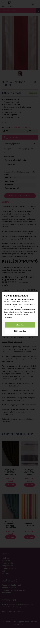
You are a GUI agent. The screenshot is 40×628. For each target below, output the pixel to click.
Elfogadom (20, 325)
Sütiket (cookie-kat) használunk (15, 299)
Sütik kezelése (20, 331)
